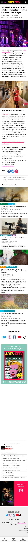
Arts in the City (22, 523)
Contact (26, 526)
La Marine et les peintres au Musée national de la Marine (13, 207)
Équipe (26, 528)
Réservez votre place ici (8, 166)
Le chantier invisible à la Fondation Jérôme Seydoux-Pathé (13, 238)
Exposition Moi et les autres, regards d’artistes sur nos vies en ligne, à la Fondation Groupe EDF (14, 270)
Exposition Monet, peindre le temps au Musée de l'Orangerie (12, 314)
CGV (27, 532)
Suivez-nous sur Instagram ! (21, 485)
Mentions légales (23, 530)
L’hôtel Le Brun (6, 114)
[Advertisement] (14, 403)
